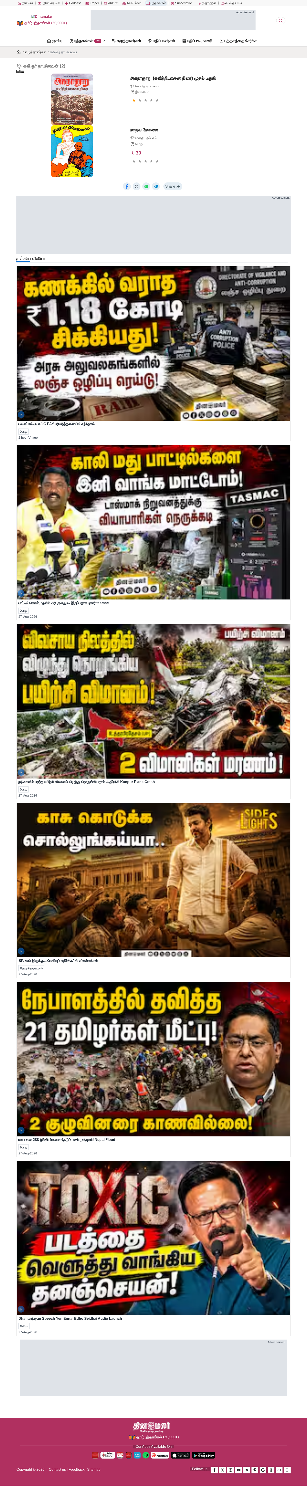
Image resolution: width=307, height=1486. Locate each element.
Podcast (74, 3)
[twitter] (222, 1470)
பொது (139, 144)
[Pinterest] (254, 1470)
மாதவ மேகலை (144, 129)
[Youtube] (238, 1470)
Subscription (183, 3)
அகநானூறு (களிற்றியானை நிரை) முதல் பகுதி (173, 78)
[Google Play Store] (203, 1455)
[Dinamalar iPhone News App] (128, 1455)
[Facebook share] (127, 186)
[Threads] (271, 1470)
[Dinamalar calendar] (120, 1455)
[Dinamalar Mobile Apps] (287, 1470)
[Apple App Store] (180, 1455)
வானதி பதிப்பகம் (146, 138)
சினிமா (112, 3)
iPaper (94, 3)
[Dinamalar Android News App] (95, 1455)
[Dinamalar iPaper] (107, 1455)
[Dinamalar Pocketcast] (160, 1455)
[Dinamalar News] (153, 343)
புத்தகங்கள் (158, 3)
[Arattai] (279, 1470)
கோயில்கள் (133, 3)
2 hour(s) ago (28, 437)
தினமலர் (27, 3)
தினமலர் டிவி (51, 3)
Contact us (57, 1469)
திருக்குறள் (208, 3)
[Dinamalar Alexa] (137, 1455)
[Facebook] (214, 1470)
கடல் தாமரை (233, 3)
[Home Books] (19, 52)
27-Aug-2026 (27, 616)
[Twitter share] (136, 186)
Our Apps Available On (154, 1446)
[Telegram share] (156, 186)
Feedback (77, 1469)
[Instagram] (230, 1470)
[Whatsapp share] (146, 186)
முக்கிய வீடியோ (31, 258)
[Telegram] (246, 1470)
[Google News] (263, 1470)
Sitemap (93, 1469)
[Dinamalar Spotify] (145, 1455)
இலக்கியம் (142, 92)
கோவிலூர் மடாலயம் (147, 86)
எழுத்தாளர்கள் (36, 52)
